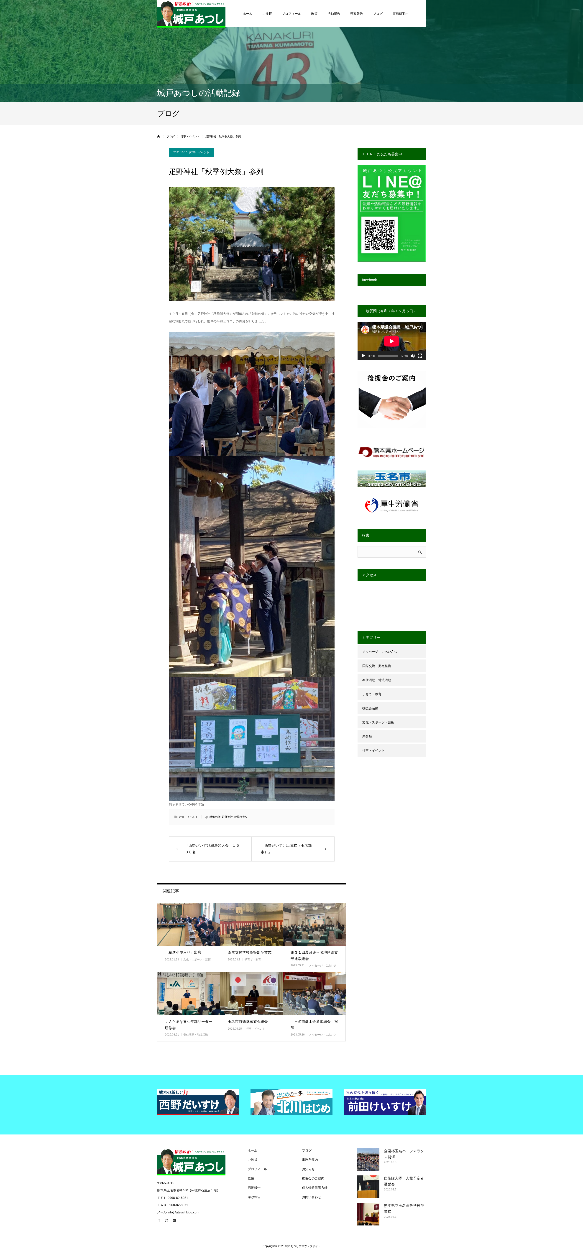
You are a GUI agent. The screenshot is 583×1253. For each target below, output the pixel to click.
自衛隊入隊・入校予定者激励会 (404, 1181)
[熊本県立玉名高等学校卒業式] (368, 1214)
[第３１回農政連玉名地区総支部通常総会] (314, 924)
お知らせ (308, 1169)
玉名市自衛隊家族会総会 (248, 1021)
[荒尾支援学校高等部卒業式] (251, 924)
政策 (314, 13)
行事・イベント (199, 152)
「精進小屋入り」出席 (183, 952)
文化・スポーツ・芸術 (197, 959)
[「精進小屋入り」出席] (188, 924)
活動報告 (333, 13)
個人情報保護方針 (314, 1188)
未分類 (367, 736)
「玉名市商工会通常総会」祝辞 (314, 1025)
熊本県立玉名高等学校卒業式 (404, 1208)
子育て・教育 (253, 959)
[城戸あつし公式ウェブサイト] (191, 13)
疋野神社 (227, 816)
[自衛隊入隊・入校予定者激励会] (368, 1186)
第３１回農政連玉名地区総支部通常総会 (314, 955)
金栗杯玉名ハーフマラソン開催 (404, 1154)
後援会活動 (370, 708)
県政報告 (356, 13)
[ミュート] (412, 356)
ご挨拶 (267, 13)
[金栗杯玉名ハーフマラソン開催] (368, 1159)
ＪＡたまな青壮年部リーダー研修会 (188, 1025)
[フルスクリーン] (420, 356)
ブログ (378, 13)
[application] (392, 341)
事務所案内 (401, 13)
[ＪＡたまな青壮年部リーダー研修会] (188, 993)
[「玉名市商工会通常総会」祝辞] (314, 993)
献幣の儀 (215, 816)
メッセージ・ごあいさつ (379, 651)
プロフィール (291, 13)
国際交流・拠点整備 (376, 666)
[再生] (363, 356)
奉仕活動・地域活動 (195, 1034)
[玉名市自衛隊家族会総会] (251, 993)
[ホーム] (158, 136)
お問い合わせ (311, 1197)
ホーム (247, 13)
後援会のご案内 (313, 1178)
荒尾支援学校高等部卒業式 (249, 952)
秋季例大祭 (241, 816)
